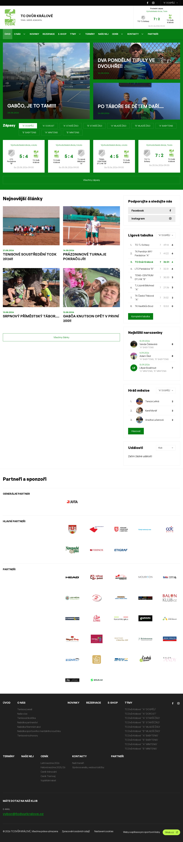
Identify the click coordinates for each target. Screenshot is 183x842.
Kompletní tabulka (140, 316)
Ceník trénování (49, 771)
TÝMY (73, 34)
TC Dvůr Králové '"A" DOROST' (141, 713)
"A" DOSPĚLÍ (169, 3)
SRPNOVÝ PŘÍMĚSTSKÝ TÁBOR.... (31, 316)
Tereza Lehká (152, 401)
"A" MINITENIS (51, 132)
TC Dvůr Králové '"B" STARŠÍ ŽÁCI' (142, 722)
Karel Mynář (151, 410)
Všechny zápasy (91, 180)
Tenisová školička (26, 718)
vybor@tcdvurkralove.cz (23, 814)
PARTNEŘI (153, 34)
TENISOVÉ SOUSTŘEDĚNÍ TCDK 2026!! (29, 256)
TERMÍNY (90, 34)
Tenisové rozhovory (27, 735)
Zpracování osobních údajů (76, 831)
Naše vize (22, 713)
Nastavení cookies (103, 831)
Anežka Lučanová (154, 419)
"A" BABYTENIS (166, 126)
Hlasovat (136, 431)
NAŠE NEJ (103, 34)
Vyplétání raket (48, 780)
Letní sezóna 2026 (50, 763)
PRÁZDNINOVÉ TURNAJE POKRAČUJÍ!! (84, 256)
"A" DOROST (48, 126)
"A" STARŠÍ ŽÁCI (70, 126)
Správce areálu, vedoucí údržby (88, 767)
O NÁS (17, 34)
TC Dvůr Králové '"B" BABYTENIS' (141, 739)
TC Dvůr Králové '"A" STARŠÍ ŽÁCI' (142, 718)
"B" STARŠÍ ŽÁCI (94, 126)
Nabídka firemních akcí (29, 726)
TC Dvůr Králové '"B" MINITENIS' (141, 748)
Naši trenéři (78, 763)
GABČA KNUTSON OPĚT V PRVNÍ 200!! (91, 318)
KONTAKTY (133, 34)
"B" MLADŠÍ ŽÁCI (142, 126)
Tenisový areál (24, 709)
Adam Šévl (145, 356)
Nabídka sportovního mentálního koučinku (39, 731)
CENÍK (115, 34)
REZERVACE (49, 34)
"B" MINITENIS (72, 132)
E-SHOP (62, 34)
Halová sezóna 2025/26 (53, 767)
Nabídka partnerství (27, 722)
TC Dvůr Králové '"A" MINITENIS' (141, 744)
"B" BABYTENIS (29, 132)
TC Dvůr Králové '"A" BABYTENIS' (142, 735)
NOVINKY (34, 34)
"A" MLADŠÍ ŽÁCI (118, 126)
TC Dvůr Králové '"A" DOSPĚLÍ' (140, 709)
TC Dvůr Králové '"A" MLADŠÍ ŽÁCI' (142, 726)
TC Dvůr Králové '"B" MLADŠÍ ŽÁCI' (142, 731)
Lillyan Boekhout (148, 367)
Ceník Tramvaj (48, 776)
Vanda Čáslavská (148, 344)
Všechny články (61, 337)
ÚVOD (8, 34)
